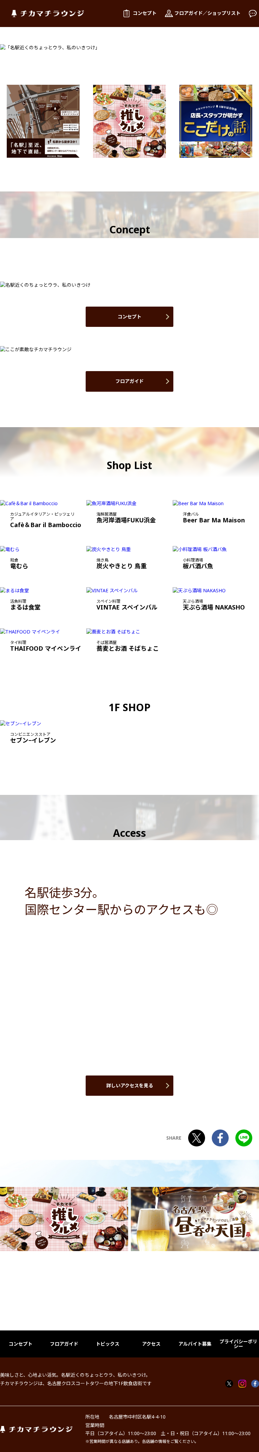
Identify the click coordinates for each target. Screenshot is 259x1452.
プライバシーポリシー (238, 1344)
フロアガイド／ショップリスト (207, 13)
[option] (43, 121)
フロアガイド (129, 381)
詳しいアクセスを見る (129, 1085)
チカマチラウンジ (47, 13)
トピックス (107, 1344)
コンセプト (129, 316)
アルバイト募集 (194, 1344)
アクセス (151, 1344)
